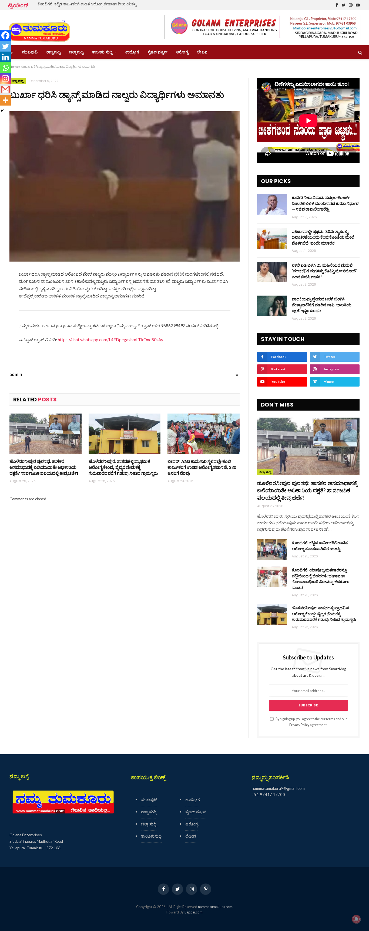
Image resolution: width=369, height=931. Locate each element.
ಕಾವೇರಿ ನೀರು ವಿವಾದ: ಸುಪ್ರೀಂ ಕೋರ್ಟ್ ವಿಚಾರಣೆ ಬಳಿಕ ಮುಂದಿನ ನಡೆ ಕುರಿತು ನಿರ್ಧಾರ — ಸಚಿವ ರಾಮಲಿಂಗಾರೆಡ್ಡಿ (325, 203)
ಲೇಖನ (202, 52)
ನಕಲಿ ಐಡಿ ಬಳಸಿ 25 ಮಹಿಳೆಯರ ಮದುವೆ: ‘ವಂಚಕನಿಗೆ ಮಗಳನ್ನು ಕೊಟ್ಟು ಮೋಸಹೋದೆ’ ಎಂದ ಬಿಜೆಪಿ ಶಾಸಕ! (324, 271)
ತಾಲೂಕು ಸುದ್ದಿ (102, 52)
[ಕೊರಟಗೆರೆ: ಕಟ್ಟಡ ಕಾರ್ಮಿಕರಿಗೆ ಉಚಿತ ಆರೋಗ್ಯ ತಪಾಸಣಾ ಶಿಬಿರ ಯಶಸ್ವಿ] (272, 549)
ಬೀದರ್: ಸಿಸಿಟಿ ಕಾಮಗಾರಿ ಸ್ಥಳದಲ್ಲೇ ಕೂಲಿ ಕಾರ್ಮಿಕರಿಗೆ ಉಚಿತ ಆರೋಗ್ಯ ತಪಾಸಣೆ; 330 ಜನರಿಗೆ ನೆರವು (201, 467)
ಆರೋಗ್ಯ (182, 52)
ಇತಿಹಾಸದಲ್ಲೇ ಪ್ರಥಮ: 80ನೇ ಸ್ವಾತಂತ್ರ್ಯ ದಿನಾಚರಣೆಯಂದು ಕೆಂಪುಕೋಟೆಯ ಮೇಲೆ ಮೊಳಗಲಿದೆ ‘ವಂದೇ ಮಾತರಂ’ (323, 237)
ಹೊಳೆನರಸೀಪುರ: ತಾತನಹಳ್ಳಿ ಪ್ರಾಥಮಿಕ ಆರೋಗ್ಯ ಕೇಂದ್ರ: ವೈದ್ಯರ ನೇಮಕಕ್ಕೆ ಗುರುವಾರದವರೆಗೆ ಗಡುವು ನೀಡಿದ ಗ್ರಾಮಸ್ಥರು (123, 467)
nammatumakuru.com (215, 907)
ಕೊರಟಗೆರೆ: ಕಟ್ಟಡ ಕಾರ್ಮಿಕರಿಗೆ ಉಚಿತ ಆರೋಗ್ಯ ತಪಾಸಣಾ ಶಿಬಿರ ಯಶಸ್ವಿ (87, 4)
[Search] (359, 52)
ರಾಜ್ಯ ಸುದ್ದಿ (53, 52)
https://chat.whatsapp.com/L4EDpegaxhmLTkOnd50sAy (110, 339)
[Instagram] (5, 78)
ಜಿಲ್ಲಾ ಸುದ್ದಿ (76, 52)
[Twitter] (5, 46)
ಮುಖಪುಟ (30, 52)
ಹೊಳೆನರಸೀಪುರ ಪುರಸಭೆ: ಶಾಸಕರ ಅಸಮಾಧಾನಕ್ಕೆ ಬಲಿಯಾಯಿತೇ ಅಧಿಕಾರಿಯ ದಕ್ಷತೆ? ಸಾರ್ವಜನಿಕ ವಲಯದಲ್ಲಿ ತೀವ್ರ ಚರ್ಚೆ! (43, 467)
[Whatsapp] (5, 67)
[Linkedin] (5, 57)
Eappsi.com (194, 912)
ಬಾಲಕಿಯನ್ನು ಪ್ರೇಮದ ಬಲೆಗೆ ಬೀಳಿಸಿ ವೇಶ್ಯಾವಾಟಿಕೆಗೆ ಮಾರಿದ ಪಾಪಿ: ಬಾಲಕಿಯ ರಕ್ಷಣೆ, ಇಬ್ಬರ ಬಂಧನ (321, 304)
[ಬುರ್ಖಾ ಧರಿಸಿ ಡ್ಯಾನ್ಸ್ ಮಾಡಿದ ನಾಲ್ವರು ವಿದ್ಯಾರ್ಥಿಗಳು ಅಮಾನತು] (124, 186)
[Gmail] (5, 89)
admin (15, 374)
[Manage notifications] (356, 919)
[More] (5, 100)
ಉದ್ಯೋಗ (132, 52)
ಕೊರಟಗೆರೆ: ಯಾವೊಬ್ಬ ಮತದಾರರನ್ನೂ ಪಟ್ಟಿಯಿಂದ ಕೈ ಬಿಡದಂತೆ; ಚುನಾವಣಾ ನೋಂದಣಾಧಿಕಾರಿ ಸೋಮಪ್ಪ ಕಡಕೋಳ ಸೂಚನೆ (320, 578)
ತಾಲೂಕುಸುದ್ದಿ (151, 836)
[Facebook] (5, 35)
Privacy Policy (299, 725)
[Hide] (2, 111)
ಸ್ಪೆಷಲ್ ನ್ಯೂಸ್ (157, 52)
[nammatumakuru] (39, 28)
